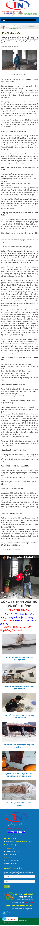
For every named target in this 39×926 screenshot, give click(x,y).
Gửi (7, 886)
